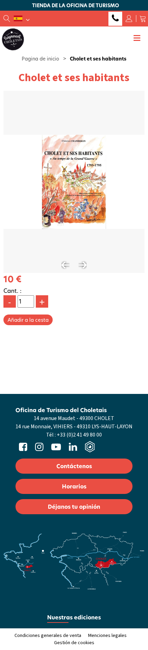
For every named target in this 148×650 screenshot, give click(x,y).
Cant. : (12, 291)
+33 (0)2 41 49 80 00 (115, 19)
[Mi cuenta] (129, 18)
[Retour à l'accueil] (13, 38)
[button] (142, 18)
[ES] (21, 18)
